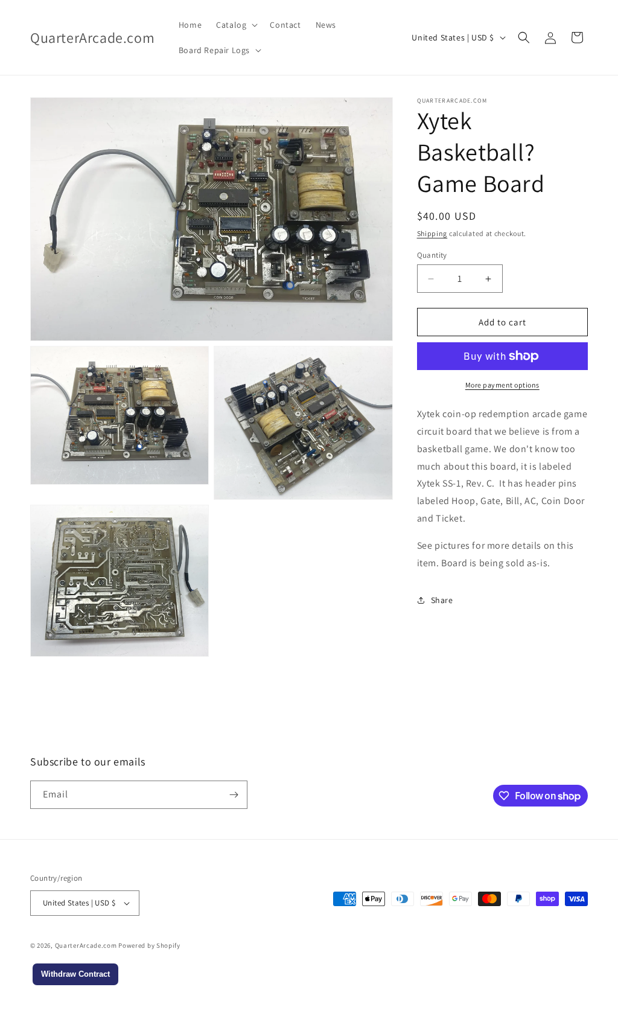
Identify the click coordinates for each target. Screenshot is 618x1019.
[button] (236, 24)
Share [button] (442, 600)
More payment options (502, 384)
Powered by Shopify (149, 945)
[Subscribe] (233, 795)
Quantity (432, 255)
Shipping (432, 233)
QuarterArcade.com (86, 945)
